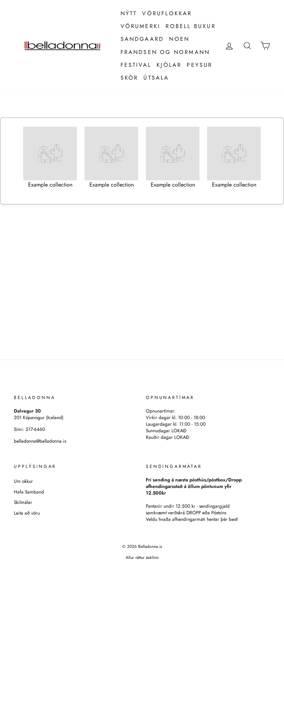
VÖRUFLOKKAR (167, 13)
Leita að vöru (27, 512)
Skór (130, 78)
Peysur (199, 65)
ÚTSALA (156, 78)
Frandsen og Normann (165, 52)
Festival (136, 65)
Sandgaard (142, 39)
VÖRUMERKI (141, 26)
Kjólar (169, 65)
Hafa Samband (29, 491)
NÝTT (129, 13)
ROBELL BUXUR (190, 26)
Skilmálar (23, 502)
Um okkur (23, 481)
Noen (179, 39)
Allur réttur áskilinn (142, 557)
